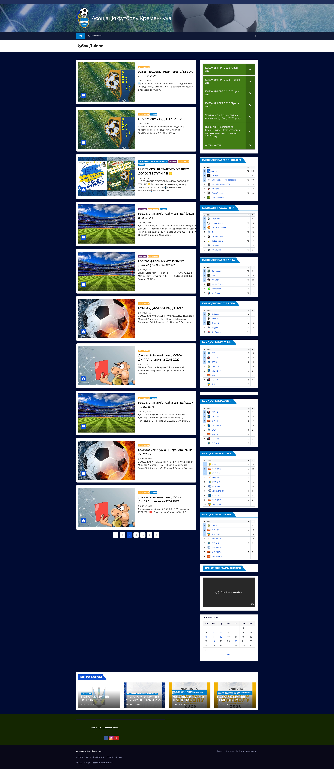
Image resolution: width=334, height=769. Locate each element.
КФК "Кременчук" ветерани (223, 180)
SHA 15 (214, 434)
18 (214, 641)
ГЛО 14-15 (216, 425)
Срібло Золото (217, 197)
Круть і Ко (215, 219)
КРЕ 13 (214, 362)
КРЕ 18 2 (215, 543)
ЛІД (213, 384)
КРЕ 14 (214, 430)
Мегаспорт (216, 289)
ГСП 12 (214, 357)
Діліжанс (215, 314)
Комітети (240, 751)
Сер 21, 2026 (89, 704)
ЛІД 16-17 (216, 504)
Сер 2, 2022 (145, 270)
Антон (214, 171)
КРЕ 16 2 (216, 482)
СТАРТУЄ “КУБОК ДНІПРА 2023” (159, 119)
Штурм (214, 327)
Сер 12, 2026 (225, 704)
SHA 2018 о (216, 556)
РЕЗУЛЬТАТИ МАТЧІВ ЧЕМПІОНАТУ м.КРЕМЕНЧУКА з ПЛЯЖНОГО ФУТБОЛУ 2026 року (187, 692)
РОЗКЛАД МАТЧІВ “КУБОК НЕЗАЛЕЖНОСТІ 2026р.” (95, 701)
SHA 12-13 (215, 375)
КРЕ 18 (214, 525)
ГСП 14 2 (215, 439)
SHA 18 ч (215, 530)
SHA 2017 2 (216, 552)
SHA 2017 (216, 500)
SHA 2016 (216, 469)
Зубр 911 (215, 319)
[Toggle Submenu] (250, 69)
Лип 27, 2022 (146, 459)
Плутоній (215, 323)
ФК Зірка (215, 175)
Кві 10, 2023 (145, 124)
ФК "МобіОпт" (217, 284)
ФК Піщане (216, 332)
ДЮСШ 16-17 (218, 491)
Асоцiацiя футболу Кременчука (131, 18)
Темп (213, 275)
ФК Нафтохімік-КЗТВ (220, 184)
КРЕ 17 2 (216, 473)
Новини (154, 114)
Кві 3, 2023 (145, 178)
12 (221, 636)
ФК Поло (215, 189)
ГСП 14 (214, 412)
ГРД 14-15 (216, 416)
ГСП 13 (214, 380)
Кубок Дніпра (144, 67)
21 (236, 641)
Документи (95, 35)
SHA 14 (214, 421)
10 (206, 636)
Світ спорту (216, 271)
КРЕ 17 (215, 464)
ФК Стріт (215, 280)
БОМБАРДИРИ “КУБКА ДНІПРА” (160, 308)
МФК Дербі (216, 250)
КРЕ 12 (214, 353)
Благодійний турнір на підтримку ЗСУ (153, 161)
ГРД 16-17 (216, 495)
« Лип (227, 654)
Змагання (173, 161)
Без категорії (86, 693)
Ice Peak (215, 245)
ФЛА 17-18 (216, 547)
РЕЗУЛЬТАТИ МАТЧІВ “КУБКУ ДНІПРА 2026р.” (142, 694)
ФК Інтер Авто (217, 236)
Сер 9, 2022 (145, 223)
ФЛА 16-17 (217, 486)
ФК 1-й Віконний (218, 227)
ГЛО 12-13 (216, 371)
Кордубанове (217, 193)
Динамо (215, 232)
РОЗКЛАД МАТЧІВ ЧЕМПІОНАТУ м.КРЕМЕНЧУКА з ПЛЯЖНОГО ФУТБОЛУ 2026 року (234, 693)
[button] (256, 36)
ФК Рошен (215, 293)
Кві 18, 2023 (145, 81)
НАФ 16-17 (217, 478)
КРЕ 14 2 (215, 443)
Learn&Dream (217, 223)
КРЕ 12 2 (215, 366)
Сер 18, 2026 (134, 704)
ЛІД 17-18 (215, 534)
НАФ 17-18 (216, 539)
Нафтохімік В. (217, 241)
